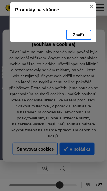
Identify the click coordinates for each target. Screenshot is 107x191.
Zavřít (78, 34)
